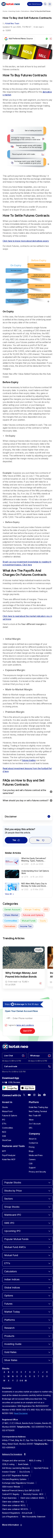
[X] (24, 1095)
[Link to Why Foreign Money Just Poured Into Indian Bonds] (24, 967)
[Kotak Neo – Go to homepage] (10, 4)
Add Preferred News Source (21, 39)
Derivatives (25, 11)
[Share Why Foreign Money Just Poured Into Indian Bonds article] (40, 983)
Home (5, 11)
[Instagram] (34, 1095)
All (26, 1381)
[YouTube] (29, 1095)
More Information (10, 1525)
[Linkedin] (39, 1095)
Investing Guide (14, 11)
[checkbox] (6, 1025)
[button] (35, 4)
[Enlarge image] (48, 164)
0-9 (21, 1381)
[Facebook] (44, 1095)
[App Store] (28, 1087)
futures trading (29, 760)
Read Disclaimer (21, 1413)
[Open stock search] (45, 4)
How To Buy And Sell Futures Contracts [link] (41, 11)
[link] (14, 1056)
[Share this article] (50, 38)
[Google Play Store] (10, 1087)
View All (8, 894)
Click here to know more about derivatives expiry (26, 241)
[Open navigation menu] (50, 4)
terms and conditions (25, 1025)
